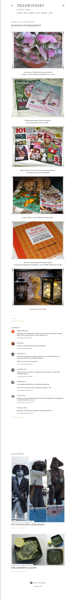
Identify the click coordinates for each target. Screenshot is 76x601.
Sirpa (18, 343)
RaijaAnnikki (21, 331)
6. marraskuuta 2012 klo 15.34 (25, 376)
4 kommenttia (22, 571)
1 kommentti (21, 528)
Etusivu (20, 13)
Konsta (32, 13)
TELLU (26, 13)
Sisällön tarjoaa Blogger (39, 582)
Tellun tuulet (30, 5)
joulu (19, 321)
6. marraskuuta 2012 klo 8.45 (24, 364)
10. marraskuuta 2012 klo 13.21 (25, 413)
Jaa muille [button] (14, 318)
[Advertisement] (38, 435)
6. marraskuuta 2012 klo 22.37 (25, 390)
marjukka (20, 369)
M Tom (19, 395)
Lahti (38, 13)
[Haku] (63, 5)
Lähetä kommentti (17, 417)
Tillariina (19, 353)
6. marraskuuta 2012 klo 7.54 (24, 337)
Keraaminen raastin (23, 567)
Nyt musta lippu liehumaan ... (28, 524)
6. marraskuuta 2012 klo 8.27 (24, 348)
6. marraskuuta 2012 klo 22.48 (25, 402)
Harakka (19, 381)
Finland (44, 13)
